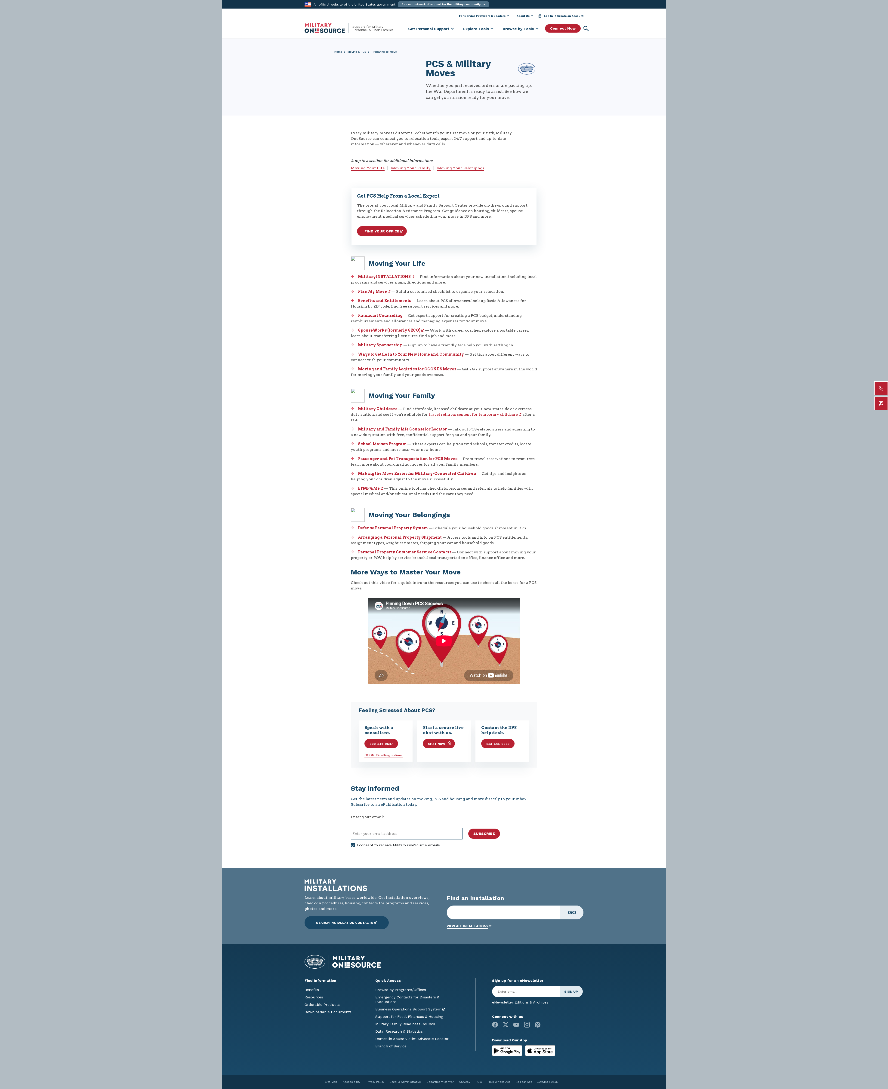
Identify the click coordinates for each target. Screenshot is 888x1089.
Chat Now (436, 744)
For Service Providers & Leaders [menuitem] (482, 16)
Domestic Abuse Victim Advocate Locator (412, 1039)
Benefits (312, 990)
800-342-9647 (381, 744)
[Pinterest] (537, 1025)
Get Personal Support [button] (428, 29)
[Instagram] (527, 1025)
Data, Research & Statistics (399, 1031)
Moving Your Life (368, 168)
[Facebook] (495, 1025)
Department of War (440, 1081)
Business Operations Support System (408, 1009)
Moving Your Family (411, 168)
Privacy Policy (375, 1081)
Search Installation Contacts (344, 922)
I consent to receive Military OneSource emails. (399, 845)
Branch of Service (391, 1046)
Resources (314, 997)
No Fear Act (523, 1081)
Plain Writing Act (498, 1081)
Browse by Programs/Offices (400, 990)
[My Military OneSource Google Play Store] (507, 1050)
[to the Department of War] (308, 4)
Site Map (331, 1081)
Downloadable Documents (328, 1012)
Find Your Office (381, 231)
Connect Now (563, 28)
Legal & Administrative (405, 1081)
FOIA (479, 1081)
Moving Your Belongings (460, 168)
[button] (443, 4)
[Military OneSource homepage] (328, 28)
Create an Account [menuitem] (570, 16)
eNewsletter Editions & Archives (520, 1002)
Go (572, 912)
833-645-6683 (497, 744)
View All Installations (467, 926)
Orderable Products (322, 1004)
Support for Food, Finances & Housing (409, 1016)
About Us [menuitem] (523, 16)
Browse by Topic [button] (518, 29)
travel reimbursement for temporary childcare (473, 414)
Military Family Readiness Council (405, 1024)
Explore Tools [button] (476, 29)
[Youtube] (516, 1025)
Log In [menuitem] (548, 16)
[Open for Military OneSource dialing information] (881, 388)
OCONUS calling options (383, 755)
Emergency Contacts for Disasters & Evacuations (407, 999)
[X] (506, 1025)
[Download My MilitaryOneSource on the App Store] (540, 1050)
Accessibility (351, 1081)
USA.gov (464, 1081)
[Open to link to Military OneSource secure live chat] (881, 403)
